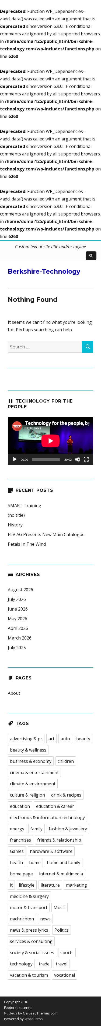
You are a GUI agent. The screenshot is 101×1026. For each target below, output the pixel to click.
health (16, 862)
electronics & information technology (47, 817)
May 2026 (17, 619)
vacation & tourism (29, 975)
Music (59, 907)
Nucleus (10, 1013)
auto (65, 739)
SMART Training (24, 505)
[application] (50, 441)
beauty (83, 739)
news (45, 919)
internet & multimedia (61, 874)
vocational (64, 975)
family (36, 829)
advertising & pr (26, 739)
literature (50, 885)
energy (17, 829)
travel (61, 964)
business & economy (30, 761)
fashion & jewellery (68, 829)
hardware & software (51, 851)
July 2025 (17, 647)
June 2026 (18, 609)
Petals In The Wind (27, 544)
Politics (61, 930)
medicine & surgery (29, 896)
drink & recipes (66, 795)
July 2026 (17, 599)
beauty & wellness (28, 750)
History (15, 525)
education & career (55, 806)
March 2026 (20, 638)
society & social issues (32, 953)
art (51, 739)
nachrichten (22, 919)
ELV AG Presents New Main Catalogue (46, 534)
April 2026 (18, 628)
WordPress (33, 1018)
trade (44, 964)
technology (21, 964)
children (66, 761)
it (11, 885)
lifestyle (26, 885)
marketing (76, 885)
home (35, 862)
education (20, 806)
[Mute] (77, 459)
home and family (63, 862)
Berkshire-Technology (44, 271)
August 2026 (20, 590)
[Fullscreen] (86, 459)
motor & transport (28, 907)
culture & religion (27, 795)
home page (21, 874)
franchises (20, 840)
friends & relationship (59, 840)
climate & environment (32, 784)
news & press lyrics (29, 930)
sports (67, 953)
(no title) (16, 515)
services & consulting (31, 941)
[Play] (15, 459)
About (14, 693)
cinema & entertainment (34, 772)
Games (17, 851)
